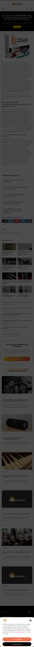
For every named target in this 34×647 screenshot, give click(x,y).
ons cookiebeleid (20, 632)
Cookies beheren (17, 644)
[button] (30, 620)
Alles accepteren (17, 639)
